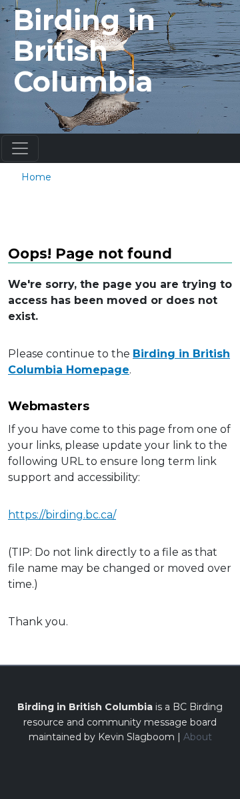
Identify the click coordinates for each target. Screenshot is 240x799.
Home (36, 177)
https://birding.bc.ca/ (62, 514)
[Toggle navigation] (20, 148)
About (197, 737)
